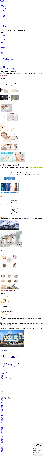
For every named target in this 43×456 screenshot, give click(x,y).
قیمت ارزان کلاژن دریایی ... (6, 58)
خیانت (3, 14)
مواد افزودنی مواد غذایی (3, 54)
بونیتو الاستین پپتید (3, 48)
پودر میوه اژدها (2, 52)
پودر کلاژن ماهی (6, 378)
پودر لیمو (3, 20)
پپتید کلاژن (4, 378)
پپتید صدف (4, 9)
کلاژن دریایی (1, 378)
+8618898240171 (3, 373)
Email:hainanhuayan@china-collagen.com (4, 1)
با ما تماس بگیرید (3, 371)
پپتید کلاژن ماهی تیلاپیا (6, 8)
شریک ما (3, 24)
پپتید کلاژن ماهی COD (6, 7)
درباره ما (2, 23)
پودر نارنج (2, 50)
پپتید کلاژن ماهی (10, 378)
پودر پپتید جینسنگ (3, 47)
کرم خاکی (4, 6)
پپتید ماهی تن (4, 16)
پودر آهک (3, 19)
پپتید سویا (3, 11)
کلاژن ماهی (15, 378)
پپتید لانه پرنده (4, 15)
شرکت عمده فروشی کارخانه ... (6, 60)
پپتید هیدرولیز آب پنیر (5, 13)
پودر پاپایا (2, 49)
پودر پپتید (13, 378)
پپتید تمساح (4, 12)
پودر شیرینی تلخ (2, 53)
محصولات (2, 5)
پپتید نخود (3, 10)
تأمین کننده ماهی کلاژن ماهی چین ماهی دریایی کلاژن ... (9, 366)
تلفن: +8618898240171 (2, 0)
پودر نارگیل (4, 17)
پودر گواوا (3, 21)
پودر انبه (3, 18)
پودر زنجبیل (4, 22)
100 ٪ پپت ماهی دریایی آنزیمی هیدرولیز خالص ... (8, 364)
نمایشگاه (3, 25)
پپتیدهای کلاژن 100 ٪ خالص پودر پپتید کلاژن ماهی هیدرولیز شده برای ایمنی (7, 350)
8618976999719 (2, 393)
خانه (1, 4)
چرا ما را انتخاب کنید (4, 26)
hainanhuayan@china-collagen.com (4, 372)
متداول (2, 27)
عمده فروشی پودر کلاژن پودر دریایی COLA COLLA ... (9, 357)
